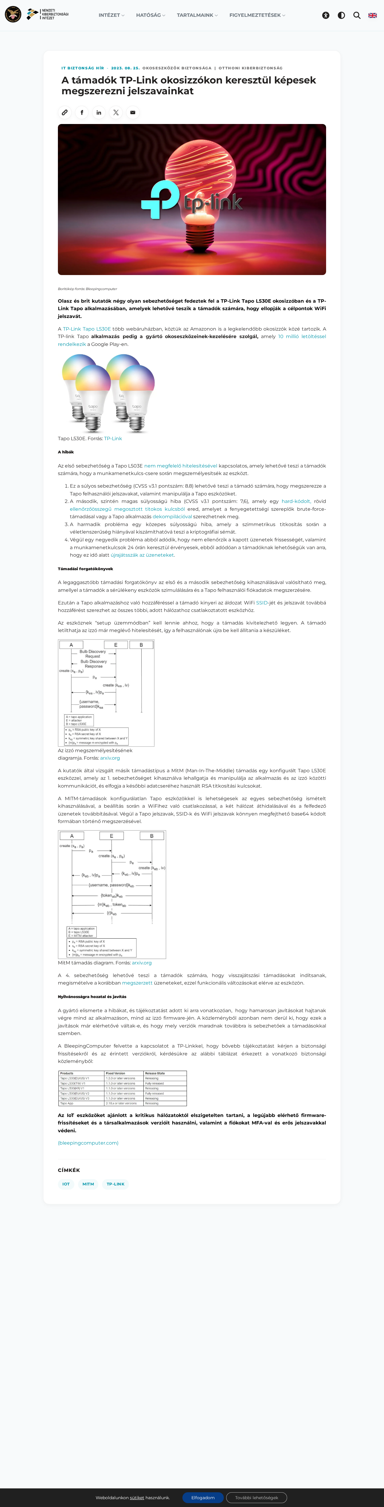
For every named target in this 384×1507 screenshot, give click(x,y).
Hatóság (148, 15)
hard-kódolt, (296, 501)
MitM (88, 1184)
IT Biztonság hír (83, 68)
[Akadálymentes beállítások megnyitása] (325, 15)
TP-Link (113, 438)
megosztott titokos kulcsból (149, 509)
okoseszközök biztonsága (177, 68)
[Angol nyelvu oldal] (372, 15)
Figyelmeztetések (255, 15)
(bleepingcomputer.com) (88, 1143)
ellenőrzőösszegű (91, 509)
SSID (262, 603)
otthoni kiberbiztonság (251, 68)
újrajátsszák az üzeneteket (142, 555)
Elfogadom (203, 1497)
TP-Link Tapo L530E (87, 329)
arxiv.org (110, 758)
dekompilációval (172, 516)
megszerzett (137, 983)
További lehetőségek (256, 1497)
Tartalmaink (195, 15)
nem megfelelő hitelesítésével (181, 466)
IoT (66, 1184)
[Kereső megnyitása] (357, 15)
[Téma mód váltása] (341, 15)
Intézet (109, 15)
